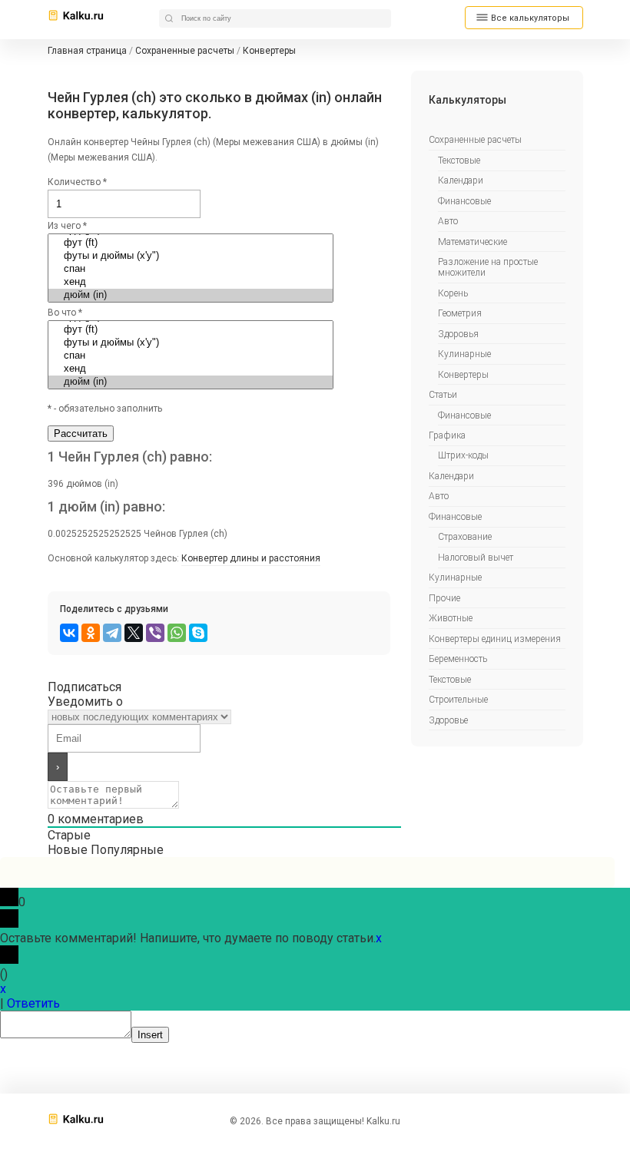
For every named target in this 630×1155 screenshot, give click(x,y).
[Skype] (198, 633)
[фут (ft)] (190, 243)
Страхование (465, 536)
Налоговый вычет (475, 557)
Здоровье (448, 720)
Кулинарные (464, 354)
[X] (133, 633)
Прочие (444, 598)
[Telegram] (112, 633)
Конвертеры (463, 374)
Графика (447, 435)
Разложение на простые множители (488, 267)
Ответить (33, 1003)
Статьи (443, 394)
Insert (150, 1035)
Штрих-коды (463, 455)
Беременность (458, 659)
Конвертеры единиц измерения (495, 639)
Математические (472, 242)
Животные (450, 618)
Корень (453, 293)
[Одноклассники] (90, 633)
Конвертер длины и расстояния (250, 558)
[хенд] (190, 282)
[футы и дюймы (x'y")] (190, 256)
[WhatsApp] (176, 633)
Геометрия (460, 313)
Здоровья (458, 334)
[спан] (190, 269)
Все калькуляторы (530, 18)
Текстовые (459, 160)
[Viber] (155, 633)
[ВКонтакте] (69, 633)
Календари (460, 180)
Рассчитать (81, 433)
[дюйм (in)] (190, 295)
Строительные (458, 699)
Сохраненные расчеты (475, 139)
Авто (448, 221)
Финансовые (464, 201)
